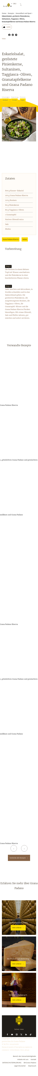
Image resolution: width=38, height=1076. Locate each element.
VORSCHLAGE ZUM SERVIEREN (22, 22)
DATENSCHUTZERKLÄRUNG (11, 1062)
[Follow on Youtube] (13, 1034)
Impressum (32, 1066)
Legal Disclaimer (20, 1066)
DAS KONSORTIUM (21, 34)
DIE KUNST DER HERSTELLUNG (22, 16)
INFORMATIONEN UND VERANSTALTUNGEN (22, 40)
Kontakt (33, 1059)
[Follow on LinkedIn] (27, 1034)
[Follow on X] (22, 1034)
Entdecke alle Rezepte (18, 858)
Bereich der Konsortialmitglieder (24, 1056)
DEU (15, 82)
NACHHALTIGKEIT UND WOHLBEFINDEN (22, 28)
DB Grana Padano (30, 1062)
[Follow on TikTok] (30, 1034)
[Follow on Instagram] (18, 1034)
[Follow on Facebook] (9, 1034)
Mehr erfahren (16, 928)
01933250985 (14, 1044)
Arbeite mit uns (24, 83)
